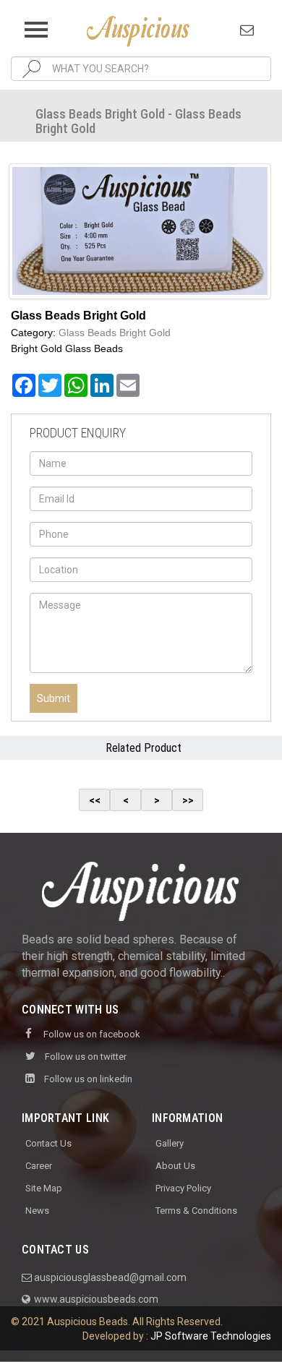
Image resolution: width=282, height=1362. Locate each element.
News (37, 1210)
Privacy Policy (183, 1188)
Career (38, 1165)
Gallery (169, 1143)
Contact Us (48, 1143)
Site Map (43, 1188)
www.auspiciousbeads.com (95, 1299)
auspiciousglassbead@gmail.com (109, 1277)
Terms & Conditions (196, 1210)
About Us (175, 1165)
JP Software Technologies (210, 1336)
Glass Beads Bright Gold (115, 332)
